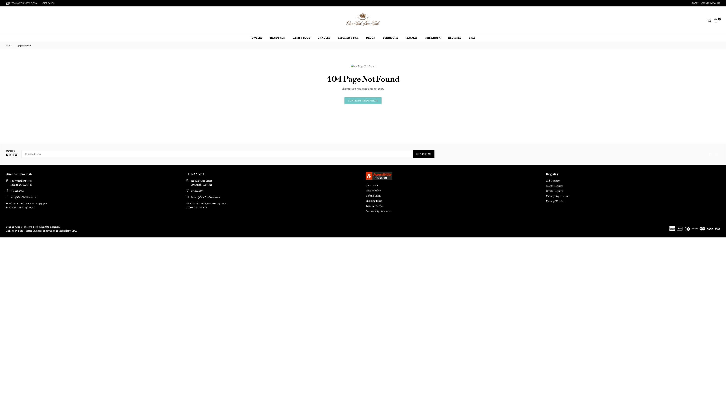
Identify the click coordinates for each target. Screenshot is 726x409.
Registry (454, 38)
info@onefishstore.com (23, 3)
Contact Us (372, 185)
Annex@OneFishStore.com (205, 197)
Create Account (710, 3)
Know (12, 153)
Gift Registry (553, 181)
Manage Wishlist (555, 201)
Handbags (277, 38)
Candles (324, 38)
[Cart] (715, 20)
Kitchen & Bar (348, 38)
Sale (472, 38)
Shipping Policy (374, 201)
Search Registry (554, 186)
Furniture (390, 38)
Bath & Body (301, 38)
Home (8, 45)
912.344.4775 (197, 191)
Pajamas (412, 38)
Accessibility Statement (378, 211)
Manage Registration (557, 196)
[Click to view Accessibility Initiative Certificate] (379, 179)
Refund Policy (373, 195)
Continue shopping (362, 100)
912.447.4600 (17, 191)
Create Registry (554, 191)
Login (695, 3)
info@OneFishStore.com (23, 197)
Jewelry (256, 38)
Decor (370, 38)
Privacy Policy (373, 190)
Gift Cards (48, 3)
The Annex (433, 38)
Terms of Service (375, 206)
